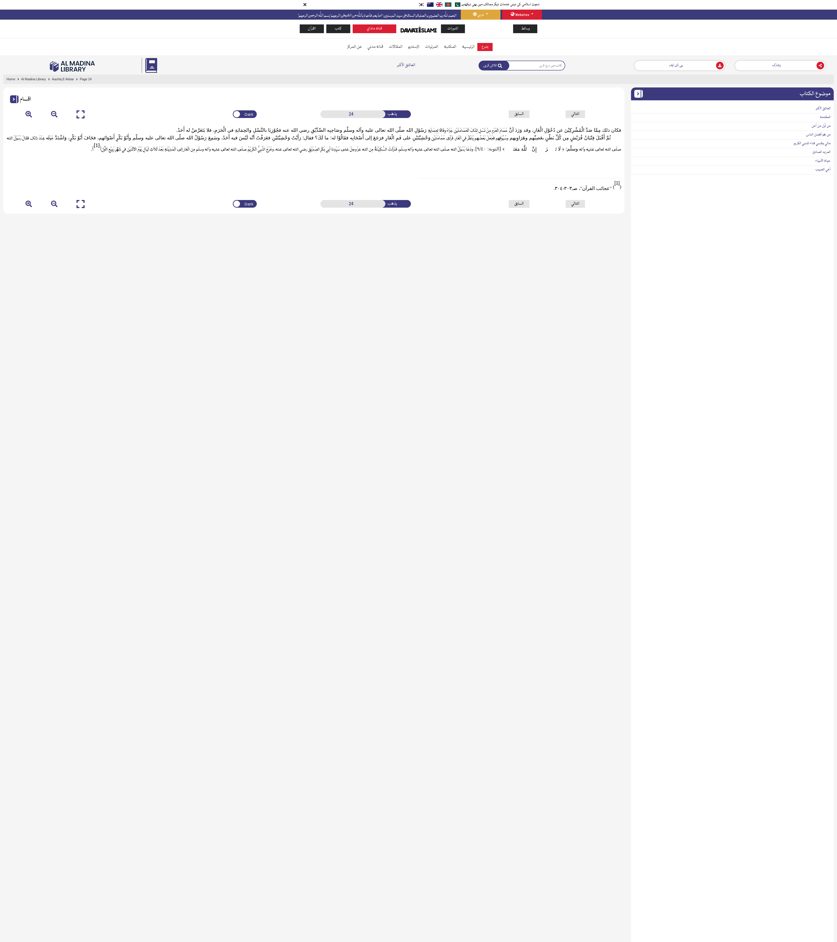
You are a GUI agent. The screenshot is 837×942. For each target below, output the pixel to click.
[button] (13, 99)
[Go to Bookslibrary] (72, 66)
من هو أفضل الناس (818, 134)
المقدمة (825, 117)
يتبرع (485, 47)
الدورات (452, 29)
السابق (519, 114)
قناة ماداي (374, 29)
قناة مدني (375, 47)
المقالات (395, 47)
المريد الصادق (821, 152)
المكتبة (450, 47)
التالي (575, 114)
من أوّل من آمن (821, 126)
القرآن (312, 29)
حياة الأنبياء (822, 161)
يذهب (392, 114)
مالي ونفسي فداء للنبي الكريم (812, 143)
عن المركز (354, 47)
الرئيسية (468, 47)
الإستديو (413, 47)
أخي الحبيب (822, 169)
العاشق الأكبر (823, 108)
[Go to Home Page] (419, 29)
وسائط (525, 29)
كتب (338, 29)
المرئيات (431, 47)
